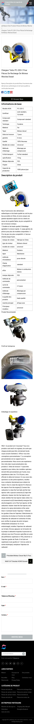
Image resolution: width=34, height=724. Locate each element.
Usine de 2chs (5, 712)
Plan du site (4, 680)
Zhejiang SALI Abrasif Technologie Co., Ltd (23, 707)
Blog (13, 677)
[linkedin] (6, 663)
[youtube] (14, 663)
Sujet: (3, 605)
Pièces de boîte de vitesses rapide (6, 698)
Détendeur (4, 709)
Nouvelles (4, 677)
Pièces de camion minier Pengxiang (8, 695)
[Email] (23, 653)
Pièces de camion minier (8, 692)
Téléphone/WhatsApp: (8, 596)
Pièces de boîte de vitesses (22, 695)
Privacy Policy (16, 680)
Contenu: (4, 615)
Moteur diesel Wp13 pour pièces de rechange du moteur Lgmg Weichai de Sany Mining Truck (22, 556)
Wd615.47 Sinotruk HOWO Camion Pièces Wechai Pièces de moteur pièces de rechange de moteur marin (12, 561)
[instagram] (18, 663)
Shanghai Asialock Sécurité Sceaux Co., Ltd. (24, 709)
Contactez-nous (27, 677)
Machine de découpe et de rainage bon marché (8, 707)
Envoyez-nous (18, 99)
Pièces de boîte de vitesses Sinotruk (6, 690)
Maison (5, 26)
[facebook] (2, 663)
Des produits (12, 26)
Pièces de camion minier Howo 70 (24, 692)
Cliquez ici (16, 658)
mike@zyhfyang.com (17, 721)
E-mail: (3, 586)
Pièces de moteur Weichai (24, 26)
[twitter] (10, 663)
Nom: (3, 577)
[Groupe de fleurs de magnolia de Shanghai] (10, 646)
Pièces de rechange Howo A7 (24, 690)
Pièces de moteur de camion (23, 698)
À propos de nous (15, 674)
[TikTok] (21, 663)
